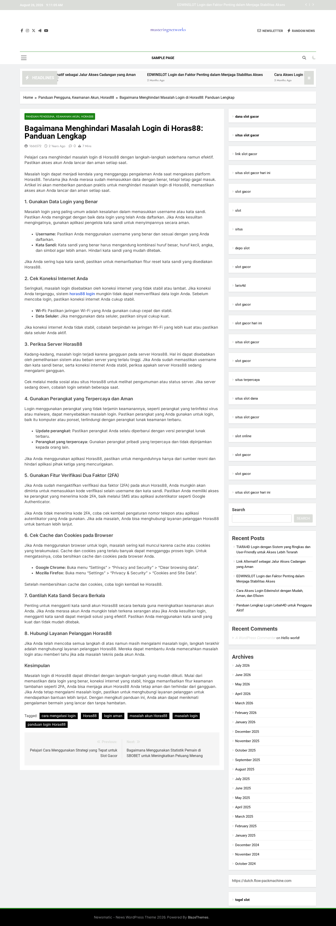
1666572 (35, 146)
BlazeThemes (198, 917)
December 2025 (247, 732)
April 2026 (243, 694)
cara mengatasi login (59, 716)
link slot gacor (246, 154)
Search (238, 509)
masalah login (186, 716)
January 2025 (245, 835)
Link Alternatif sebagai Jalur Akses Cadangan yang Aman (68, 75)
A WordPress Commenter (255, 638)
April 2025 (243, 807)
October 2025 (245, 750)
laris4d (240, 286)
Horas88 (90, 716)
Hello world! (290, 638)
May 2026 (242, 684)
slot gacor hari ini (248, 323)
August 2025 (244, 769)
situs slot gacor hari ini (252, 173)
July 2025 (242, 779)
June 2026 (243, 675)
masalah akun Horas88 (148, 716)
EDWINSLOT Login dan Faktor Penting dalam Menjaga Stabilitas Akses (231, 5)
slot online (243, 436)
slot (238, 210)
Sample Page (163, 58)
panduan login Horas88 (47, 724)
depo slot (242, 248)
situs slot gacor (247, 342)
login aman (113, 716)
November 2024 (247, 854)
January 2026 (245, 722)
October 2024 (245, 864)
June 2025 (243, 788)
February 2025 (245, 826)
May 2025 (242, 798)
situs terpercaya (247, 380)
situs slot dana (246, 398)
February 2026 (245, 713)
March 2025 (244, 816)
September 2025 (247, 760)
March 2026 (244, 703)
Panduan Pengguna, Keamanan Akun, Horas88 (59, 116)
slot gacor (243, 192)
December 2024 (247, 845)
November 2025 (247, 741)
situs (239, 229)
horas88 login (82, 293)
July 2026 (242, 665)
